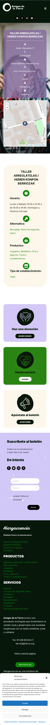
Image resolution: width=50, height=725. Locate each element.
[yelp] (23, 468)
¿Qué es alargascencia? (15, 542)
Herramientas (10, 565)
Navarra (25, 94)
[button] (46, 678)
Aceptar (25, 703)
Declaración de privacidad (28, 721)
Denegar (25, 710)
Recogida (14, 229)
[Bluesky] (17, 18)
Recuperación (10, 600)
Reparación (9, 603)
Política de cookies (11, 721)
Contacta (8, 550)
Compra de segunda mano (17, 591)
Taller (13, 277)
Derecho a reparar (12, 547)
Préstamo (8, 594)
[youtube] (32, 18)
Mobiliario (26, 251)
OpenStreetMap (40, 145)
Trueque (7, 606)
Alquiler (7, 588)
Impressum (41, 721)
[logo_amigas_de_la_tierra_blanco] (13, 4)
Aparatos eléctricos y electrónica (20, 562)
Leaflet (29, 145)
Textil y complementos (15, 577)
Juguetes (15, 251)
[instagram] (27, 18)
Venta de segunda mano (15, 608)
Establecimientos (12, 545)
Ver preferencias (25, 716)
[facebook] (22, 18)
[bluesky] (14, 468)
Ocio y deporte (11, 574)
